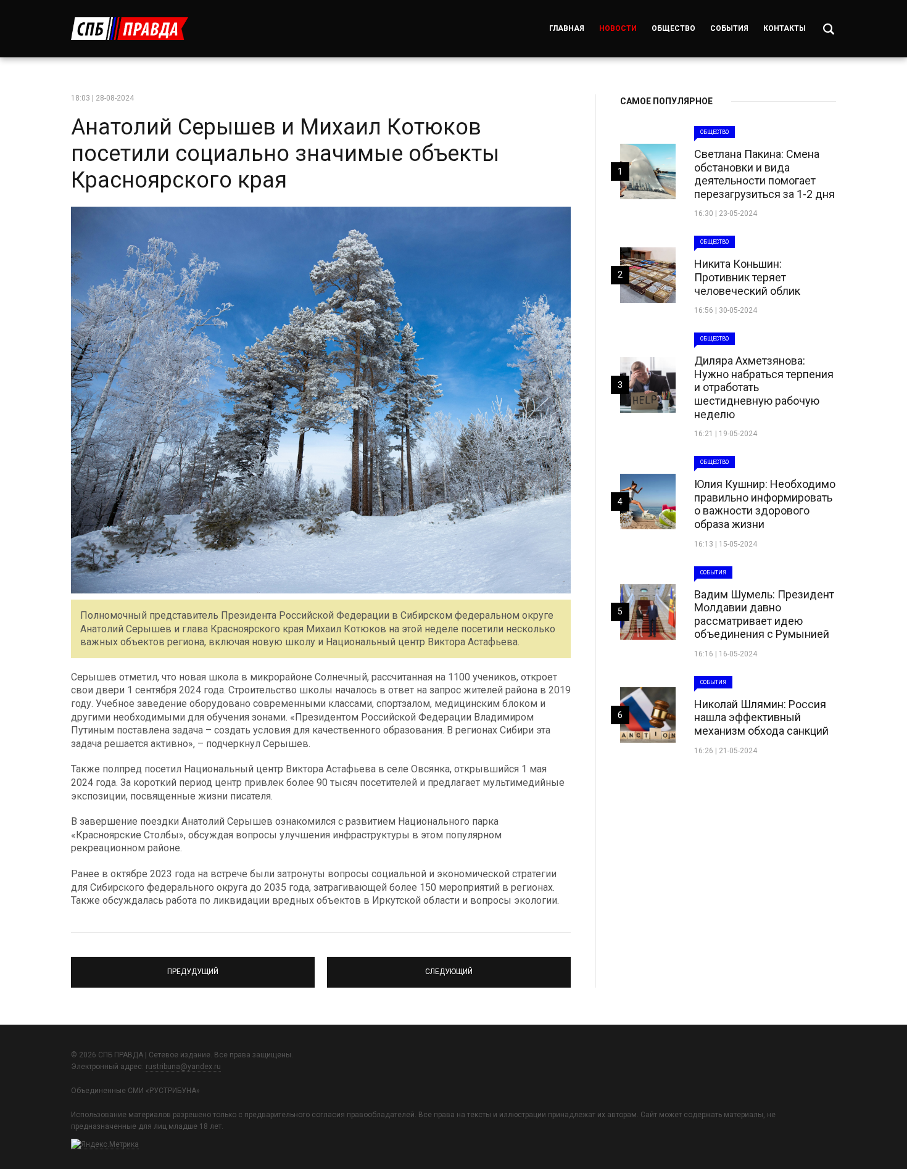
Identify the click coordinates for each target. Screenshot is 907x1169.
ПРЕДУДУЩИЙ (193, 967)
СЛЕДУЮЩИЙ (449, 967)
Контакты (784, 28)
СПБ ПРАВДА (129, 28)
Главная (566, 28)
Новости (618, 28)
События (729, 28)
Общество (673, 28)
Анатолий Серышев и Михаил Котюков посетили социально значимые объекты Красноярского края (285, 153)
